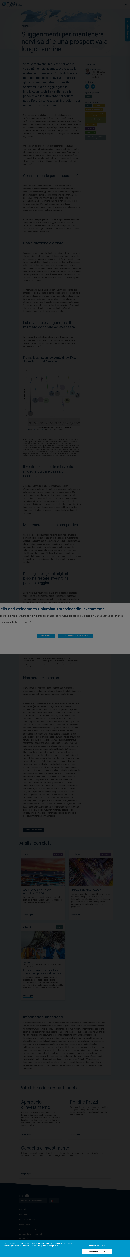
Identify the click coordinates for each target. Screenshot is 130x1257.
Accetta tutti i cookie (97, 1252)
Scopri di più (54, 1246)
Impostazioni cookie (97, 1245)
